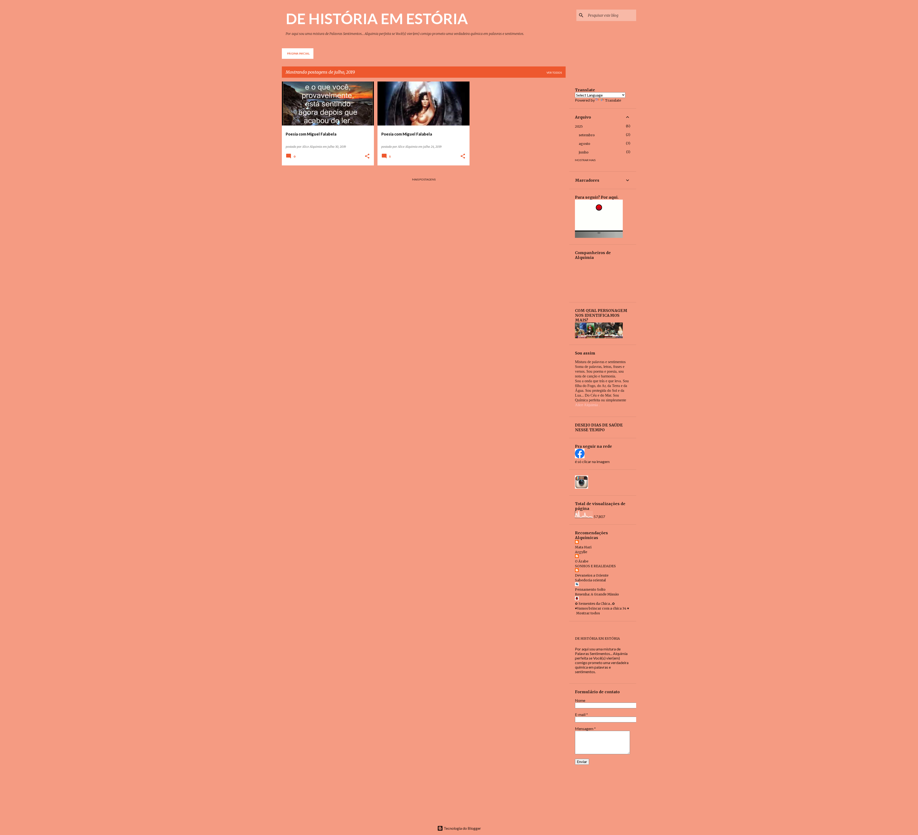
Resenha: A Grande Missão (597, 594)
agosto (584, 144)
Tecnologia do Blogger (462, 828)
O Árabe (581, 561)
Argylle (581, 552)
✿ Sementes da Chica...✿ (595, 603)
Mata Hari (583, 547)
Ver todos (554, 72)
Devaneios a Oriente (591, 575)
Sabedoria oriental (590, 580)
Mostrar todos (588, 613)
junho (584, 152)
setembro (587, 135)
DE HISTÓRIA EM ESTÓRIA (377, 18)
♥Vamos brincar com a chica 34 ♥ (602, 608)
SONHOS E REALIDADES (595, 566)
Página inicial (298, 53)
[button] (367, 156)
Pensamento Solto (590, 589)
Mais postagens (424, 179)
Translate (613, 100)
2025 (579, 126)
